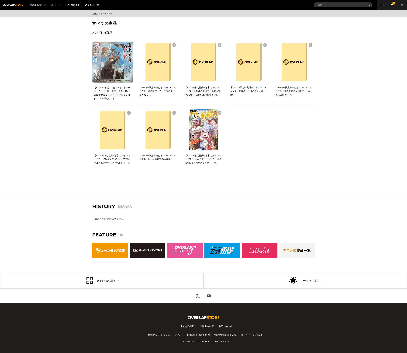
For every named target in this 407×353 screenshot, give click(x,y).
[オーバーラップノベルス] (147, 250)
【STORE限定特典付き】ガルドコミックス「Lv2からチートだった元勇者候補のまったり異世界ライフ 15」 (203, 159)
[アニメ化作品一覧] (297, 250)
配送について (204, 335)
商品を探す (36, 4)
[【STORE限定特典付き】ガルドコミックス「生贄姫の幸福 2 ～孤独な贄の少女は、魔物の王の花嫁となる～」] (203, 62)
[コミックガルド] (222, 250)
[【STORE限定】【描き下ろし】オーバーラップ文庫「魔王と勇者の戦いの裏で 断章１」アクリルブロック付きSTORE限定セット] (112, 62)
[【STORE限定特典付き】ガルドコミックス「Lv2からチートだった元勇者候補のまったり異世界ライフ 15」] (203, 129)
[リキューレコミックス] (259, 250)
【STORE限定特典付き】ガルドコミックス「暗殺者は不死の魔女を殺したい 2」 (248, 91)
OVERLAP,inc (204, 341)
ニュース (56, 4)
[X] (198, 295)
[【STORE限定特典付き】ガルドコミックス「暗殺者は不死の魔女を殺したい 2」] (248, 62)
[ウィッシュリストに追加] (129, 45)
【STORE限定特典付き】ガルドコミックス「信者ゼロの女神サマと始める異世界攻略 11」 (293, 91)
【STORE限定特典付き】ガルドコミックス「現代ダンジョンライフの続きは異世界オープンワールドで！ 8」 (112, 159)
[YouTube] (208, 295)
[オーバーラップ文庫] (110, 250)
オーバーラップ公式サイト (252, 335)
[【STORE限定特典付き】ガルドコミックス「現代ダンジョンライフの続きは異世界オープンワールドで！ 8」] (112, 129)
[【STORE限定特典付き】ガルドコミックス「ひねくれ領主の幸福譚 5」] (158, 129)
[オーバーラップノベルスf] (185, 250)
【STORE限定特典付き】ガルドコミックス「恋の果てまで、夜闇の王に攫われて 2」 (157, 91)
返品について (154, 335)
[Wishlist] (382, 5)
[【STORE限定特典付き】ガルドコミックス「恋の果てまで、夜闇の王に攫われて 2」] (158, 62)
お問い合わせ (226, 326)
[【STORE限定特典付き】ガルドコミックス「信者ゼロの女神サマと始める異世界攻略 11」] (294, 62)
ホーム (95, 13)
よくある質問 (92, 4)
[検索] (368, 4)
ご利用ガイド (73, 4)
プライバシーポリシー (173, 335)
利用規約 (191, 335)
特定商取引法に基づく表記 (225, 335)
